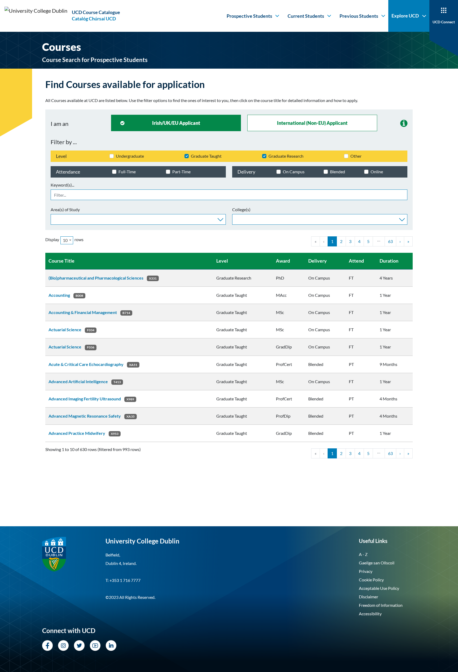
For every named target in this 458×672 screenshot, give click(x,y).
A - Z (363, 554)
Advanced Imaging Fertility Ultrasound (85, 398)
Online (377, 171)
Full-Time (127, 171)
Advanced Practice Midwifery (77, 433)
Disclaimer (368, 596)
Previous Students (359, 16)
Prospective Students (249, 16)
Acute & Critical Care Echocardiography (86, 364)
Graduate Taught (206, 155)
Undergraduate (130, 155)
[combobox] (138, 219)
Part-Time (181, 171)
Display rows (64, 240)
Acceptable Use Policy (379, 588)
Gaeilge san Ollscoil (376, 562)
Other (356, 155)
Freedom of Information (381, 605)
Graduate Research (285, 155)
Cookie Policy (371, 579)
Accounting (59, 295)
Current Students (306, 16)
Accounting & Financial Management (83, 312)
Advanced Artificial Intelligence (78, 381)
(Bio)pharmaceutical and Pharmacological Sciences (96, 277)
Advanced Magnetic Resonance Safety (85, 415)
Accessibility (370, 613)
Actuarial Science (65, 329)
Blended (337, 171)
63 (390, 241)
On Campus (294, 171)
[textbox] (53, 219)
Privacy (365, 571)
